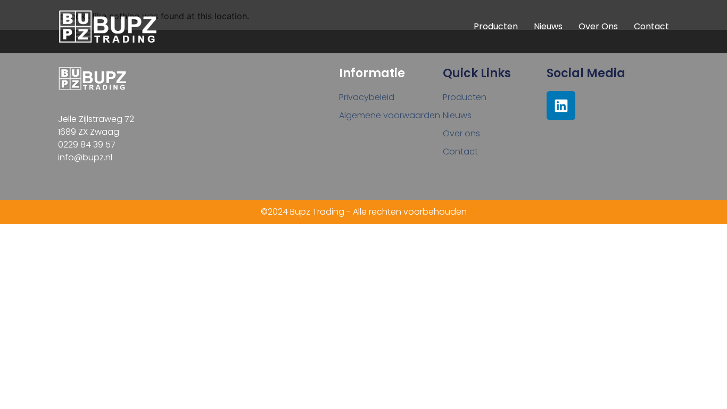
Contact (651, 26)
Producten (496, 26)
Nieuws (548, 26)
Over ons (598, 26)
